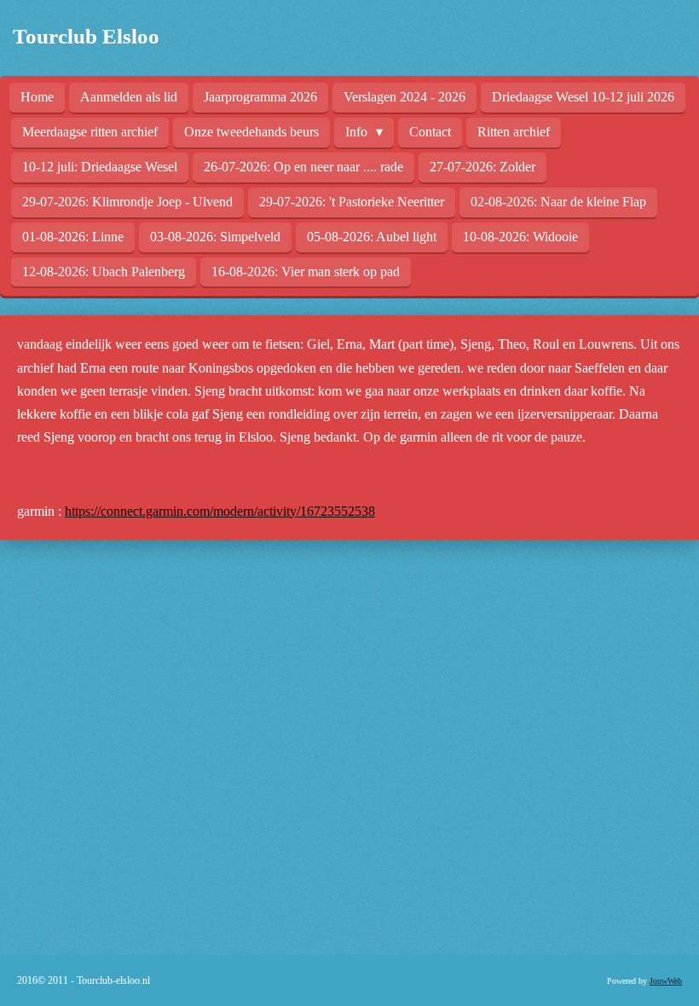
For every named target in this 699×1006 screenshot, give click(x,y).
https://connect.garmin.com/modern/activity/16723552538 (220, 511)
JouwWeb (666, 981)
